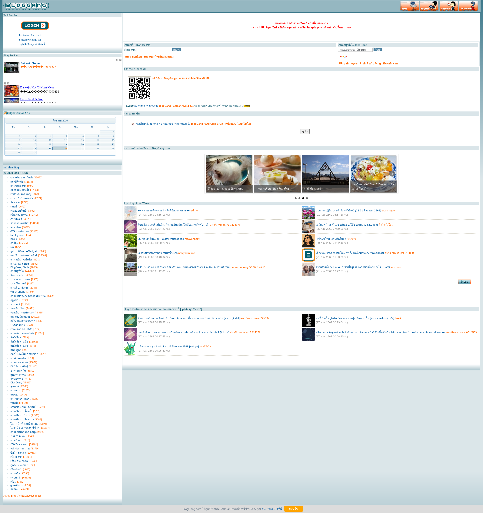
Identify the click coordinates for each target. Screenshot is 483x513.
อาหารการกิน (18, 370)
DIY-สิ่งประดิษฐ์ (19, 366)
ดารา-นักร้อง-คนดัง (21, 198)
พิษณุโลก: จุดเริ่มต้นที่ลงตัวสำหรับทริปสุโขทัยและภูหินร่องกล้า (173, 224)
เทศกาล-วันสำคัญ (20, 194)
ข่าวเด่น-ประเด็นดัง (21, 177)
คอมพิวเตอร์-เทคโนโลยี (24, 255)
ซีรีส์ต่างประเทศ (19, 231)
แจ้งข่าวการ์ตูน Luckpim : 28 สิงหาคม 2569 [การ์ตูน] (168, 346)
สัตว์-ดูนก (15, 349)
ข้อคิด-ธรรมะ (18, 452)
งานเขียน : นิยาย (20, 415)
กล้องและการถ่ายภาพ (22, 320)
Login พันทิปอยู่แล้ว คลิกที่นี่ (31, 44)
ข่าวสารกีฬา (17, 324)
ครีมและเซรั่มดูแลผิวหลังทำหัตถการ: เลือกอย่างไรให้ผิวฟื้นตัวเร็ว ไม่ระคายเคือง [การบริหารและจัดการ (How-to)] (380, 332)
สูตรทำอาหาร (18, 374)
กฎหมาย (15, 300)
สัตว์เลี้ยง (15, 337)
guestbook (16, 485)
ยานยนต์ (15, 304)
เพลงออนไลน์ (18, 210)
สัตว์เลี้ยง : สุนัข (19, 341)
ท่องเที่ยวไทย (17, 308)
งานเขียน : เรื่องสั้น (21, 411)
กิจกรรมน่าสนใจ (19, 189)
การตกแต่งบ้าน (19, 362)
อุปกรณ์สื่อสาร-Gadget (23, 251)
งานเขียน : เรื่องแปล (22, 419)
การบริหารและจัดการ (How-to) (28, 295)
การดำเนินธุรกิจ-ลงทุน (23, 431)
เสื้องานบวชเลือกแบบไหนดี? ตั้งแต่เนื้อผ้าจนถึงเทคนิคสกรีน (350, 252)
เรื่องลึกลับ (16, 469)
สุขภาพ (14, 386)
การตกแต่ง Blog (19, 263)
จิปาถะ (14, 489)
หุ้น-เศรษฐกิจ (17, 291)
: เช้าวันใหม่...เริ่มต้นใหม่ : (331, 238)
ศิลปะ (13, 238)
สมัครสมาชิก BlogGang (29, 39)
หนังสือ (14, 402)
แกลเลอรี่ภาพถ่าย (20, 316)
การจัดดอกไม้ (18, 358)
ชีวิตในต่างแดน (19, 444)
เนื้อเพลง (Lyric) (19, 214)
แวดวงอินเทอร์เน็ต (21, 259)
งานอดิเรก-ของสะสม (22, 333)
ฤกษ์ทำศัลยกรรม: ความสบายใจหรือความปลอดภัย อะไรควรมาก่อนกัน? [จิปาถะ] (183, 332)
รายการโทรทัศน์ (19, 223)
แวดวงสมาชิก (18, 185)
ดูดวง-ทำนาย (18, 465)
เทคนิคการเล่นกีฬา (21, 329)
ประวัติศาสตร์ (18, 283)
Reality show (17, 235)
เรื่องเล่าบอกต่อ (19, 460)
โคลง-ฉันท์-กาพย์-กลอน (24, 423)
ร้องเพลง (15, 202)
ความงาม (15, 390)
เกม (12, 247)
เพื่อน (13, 481)
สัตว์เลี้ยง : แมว (19, 345)
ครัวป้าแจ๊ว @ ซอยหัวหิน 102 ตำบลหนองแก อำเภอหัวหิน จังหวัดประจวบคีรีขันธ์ (184, 267)
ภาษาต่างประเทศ (20, 279)
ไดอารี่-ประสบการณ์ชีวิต (24, 427)
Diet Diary (16, 382)
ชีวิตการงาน (17, 436)
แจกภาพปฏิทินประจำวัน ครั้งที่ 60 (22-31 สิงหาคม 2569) (348, 210)
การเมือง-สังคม (19, 287)
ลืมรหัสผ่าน (23, 35)
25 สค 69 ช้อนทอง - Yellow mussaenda (161, 238)
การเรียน (15, 440)
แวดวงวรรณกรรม (20, 398)
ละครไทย (15, 227)
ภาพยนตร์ (16, 218)
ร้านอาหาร (16, 378)
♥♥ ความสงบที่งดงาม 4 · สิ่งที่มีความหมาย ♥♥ (164, 210)
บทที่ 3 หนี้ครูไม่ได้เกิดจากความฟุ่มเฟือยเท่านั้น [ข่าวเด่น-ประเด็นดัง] (355, 318)
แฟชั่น (14, 394)
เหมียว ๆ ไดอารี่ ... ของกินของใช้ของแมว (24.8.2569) (347, 224)
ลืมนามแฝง (36, 35)
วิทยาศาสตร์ (17, 275)
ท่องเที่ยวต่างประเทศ (22, 312)
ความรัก (15, 473)
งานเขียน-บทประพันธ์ (23, 407)
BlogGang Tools (19, 267)
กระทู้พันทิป (17, 181)
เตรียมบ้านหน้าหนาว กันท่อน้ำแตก (158, 252)
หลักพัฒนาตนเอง (20, 448)
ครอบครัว (16, 477)
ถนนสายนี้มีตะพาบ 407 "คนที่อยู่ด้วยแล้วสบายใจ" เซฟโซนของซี (353, 267)
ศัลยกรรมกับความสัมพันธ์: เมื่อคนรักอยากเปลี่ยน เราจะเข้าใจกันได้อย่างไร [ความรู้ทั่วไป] (189, 318)
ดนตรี (13, 206)
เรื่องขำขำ (16, 456)
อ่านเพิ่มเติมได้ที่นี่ (272, 508)
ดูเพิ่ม (305, 131)
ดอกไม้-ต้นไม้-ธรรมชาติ (24, 354)
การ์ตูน (14, 242)
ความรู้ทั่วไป (17, 271)
